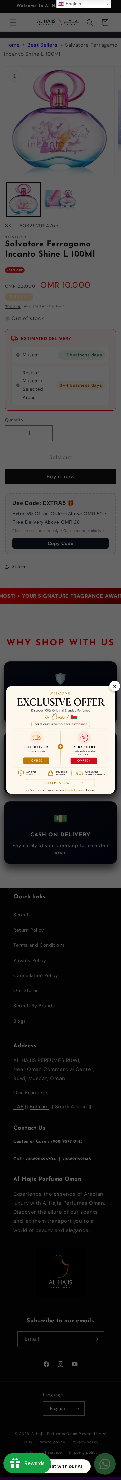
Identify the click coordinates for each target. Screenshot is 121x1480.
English (72, 3)
